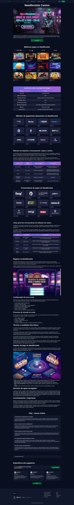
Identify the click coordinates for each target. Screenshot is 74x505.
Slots (54, 50)
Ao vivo (30, 50)
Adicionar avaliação (55, 467)
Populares (18, 50)
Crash (42, 50)
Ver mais (37, 483)
